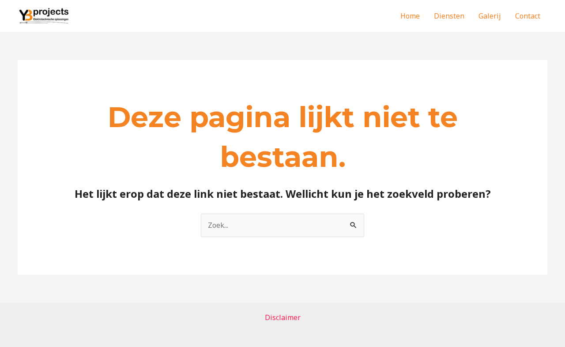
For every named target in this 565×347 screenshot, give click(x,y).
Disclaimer (283, 317)
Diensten (449, 16)
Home (410, 16)
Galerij (489, 16)
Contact (527, 16)
